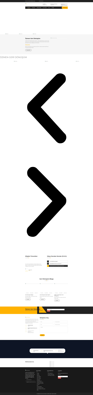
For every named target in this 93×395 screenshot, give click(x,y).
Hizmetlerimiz (39, 7)
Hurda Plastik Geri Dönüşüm (40, 383)
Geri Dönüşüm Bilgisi (29, 294)
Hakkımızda (38, 375)
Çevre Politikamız (39, 376)
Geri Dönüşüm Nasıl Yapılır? (45, 294)
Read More (27, 299)
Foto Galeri (45, 7)
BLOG (49, 7)
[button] (46, 108)
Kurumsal (33, 7)
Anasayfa (28, 7)
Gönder (42, 335)
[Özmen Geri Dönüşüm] (26, 3)
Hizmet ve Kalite (39, 377)
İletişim (53, 7)
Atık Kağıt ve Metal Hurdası (51, 374)
